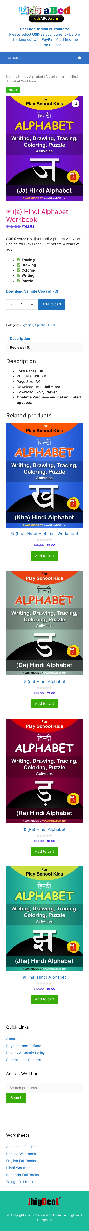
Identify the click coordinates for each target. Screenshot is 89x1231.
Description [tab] (20, 339)
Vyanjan (52, 77)
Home (10, 77)
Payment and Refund (23, 1046)
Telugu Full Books (20, 1182)
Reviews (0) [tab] (20, 347)
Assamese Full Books (23, 1147)
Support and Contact (23, 1060)
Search (16, 1098)
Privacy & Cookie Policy (25, 1053)
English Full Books (21, 1161)
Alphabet (36, 77)
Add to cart (51, 304)
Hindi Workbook (19, 1168)
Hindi (22, 77)
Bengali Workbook (21, 1154)
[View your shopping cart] (79, 58)
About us (13, 1039)
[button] (75, 103)
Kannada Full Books (22, 1175)
